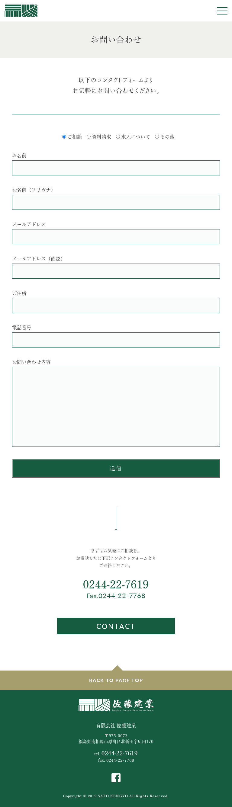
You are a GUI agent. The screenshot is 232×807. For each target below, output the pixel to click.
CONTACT (116, 626)
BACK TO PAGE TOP (116, 680)
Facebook (116, 777)
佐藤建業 (21, 11)
